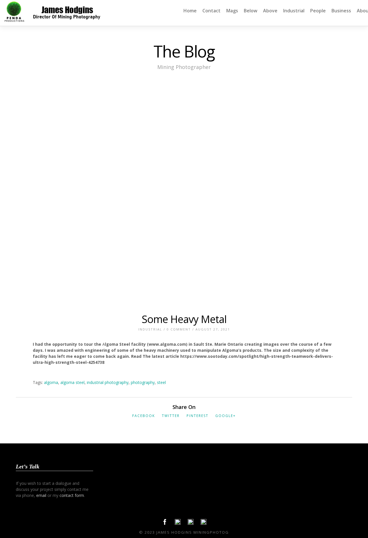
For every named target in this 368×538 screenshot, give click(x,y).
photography (143, 382)
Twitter (171, 415)
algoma (51, 382)
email (41, 495)
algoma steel (72, 382)
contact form (72, 495)
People (318, 10)
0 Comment (179, 329)
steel (161, 382)
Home (190, 10)
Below (250, 10)
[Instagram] (203, 523)
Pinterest (197, 415)
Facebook (143, 415)
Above (270, 10)
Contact (211, 10)
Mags (232, 10)
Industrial (293, 10)
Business (341, 10)
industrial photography (108, 382)
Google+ (225, 415)
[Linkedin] (190, 523)
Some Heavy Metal (184, 319)
